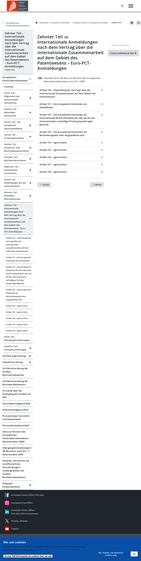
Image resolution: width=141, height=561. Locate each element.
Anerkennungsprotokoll (15, 409)
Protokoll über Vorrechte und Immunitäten (16, 417)
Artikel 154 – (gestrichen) (17, 306)
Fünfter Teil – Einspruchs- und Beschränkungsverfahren (15, 147)
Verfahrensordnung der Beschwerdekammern (15, 383)
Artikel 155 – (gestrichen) (17, 312)
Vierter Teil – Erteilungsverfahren (14, 136)
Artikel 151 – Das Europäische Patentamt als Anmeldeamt (18, 259)
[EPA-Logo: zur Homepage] (17, 6)
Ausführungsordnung (14, 355)
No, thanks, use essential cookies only (111, 553)
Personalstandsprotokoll (15, 425)
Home (36, 22)
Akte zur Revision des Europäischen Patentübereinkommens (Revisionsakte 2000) (15, 436)
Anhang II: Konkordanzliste (11, 485)
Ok (134, 554)
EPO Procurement (29, 513)
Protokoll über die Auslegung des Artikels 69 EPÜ (16, 394)
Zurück (45, 184)
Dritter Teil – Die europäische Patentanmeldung (13, 125)
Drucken (131, 22)
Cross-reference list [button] (122, 53)
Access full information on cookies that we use (28, 556)
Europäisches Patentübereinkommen (17, 24)
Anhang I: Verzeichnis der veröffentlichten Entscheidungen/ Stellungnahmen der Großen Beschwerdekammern (15, 469)
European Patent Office (22, 495)
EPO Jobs (39, 495)
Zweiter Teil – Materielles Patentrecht (11, 112)
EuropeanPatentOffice (22, 503)
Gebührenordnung (12, 362)
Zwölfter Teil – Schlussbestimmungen (15, 348)
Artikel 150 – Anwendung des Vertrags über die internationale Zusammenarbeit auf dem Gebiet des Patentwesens (18, 244)
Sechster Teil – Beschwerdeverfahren (15, 159)
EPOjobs (24, 521)
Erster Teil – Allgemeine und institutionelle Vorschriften (12, 98)
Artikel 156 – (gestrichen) (17, 318)
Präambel (8, 86)
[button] (28, 6)
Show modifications (120, 45)
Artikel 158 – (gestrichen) (17, 330)
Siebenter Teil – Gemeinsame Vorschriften (12, 170)
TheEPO (15, 528)
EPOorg (14, 521)
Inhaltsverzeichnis (80, 23)
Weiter (98, 184)
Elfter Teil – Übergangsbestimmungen (17, 338)
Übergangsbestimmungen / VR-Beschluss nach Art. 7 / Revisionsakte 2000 (17, 451)
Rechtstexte (44, 23)
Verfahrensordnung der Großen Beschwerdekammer (15, 371)
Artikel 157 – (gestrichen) (17, 324)
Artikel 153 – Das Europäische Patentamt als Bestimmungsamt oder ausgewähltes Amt (18, 294)
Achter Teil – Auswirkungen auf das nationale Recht (15, 182)
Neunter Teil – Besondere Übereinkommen (12, 195)
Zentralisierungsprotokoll (16, 403)
